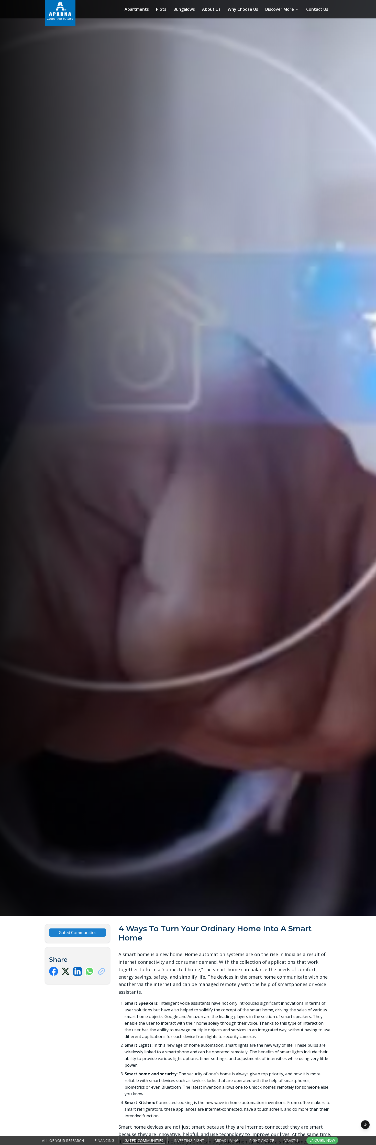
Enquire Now (322, 1140)
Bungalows (184, 9)
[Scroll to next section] (365, 1124)
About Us (211, 9)
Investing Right (189, 1140)
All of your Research (63, 1140)
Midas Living (227, 1140)
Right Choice (261, 1140)
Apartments (137, 9)
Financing (104, 1140)
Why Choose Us (243, 9)
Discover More (279, 9)
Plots (161, 9)
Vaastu (291, 1140)
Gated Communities (144, 1140)
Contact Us (317, 9)
